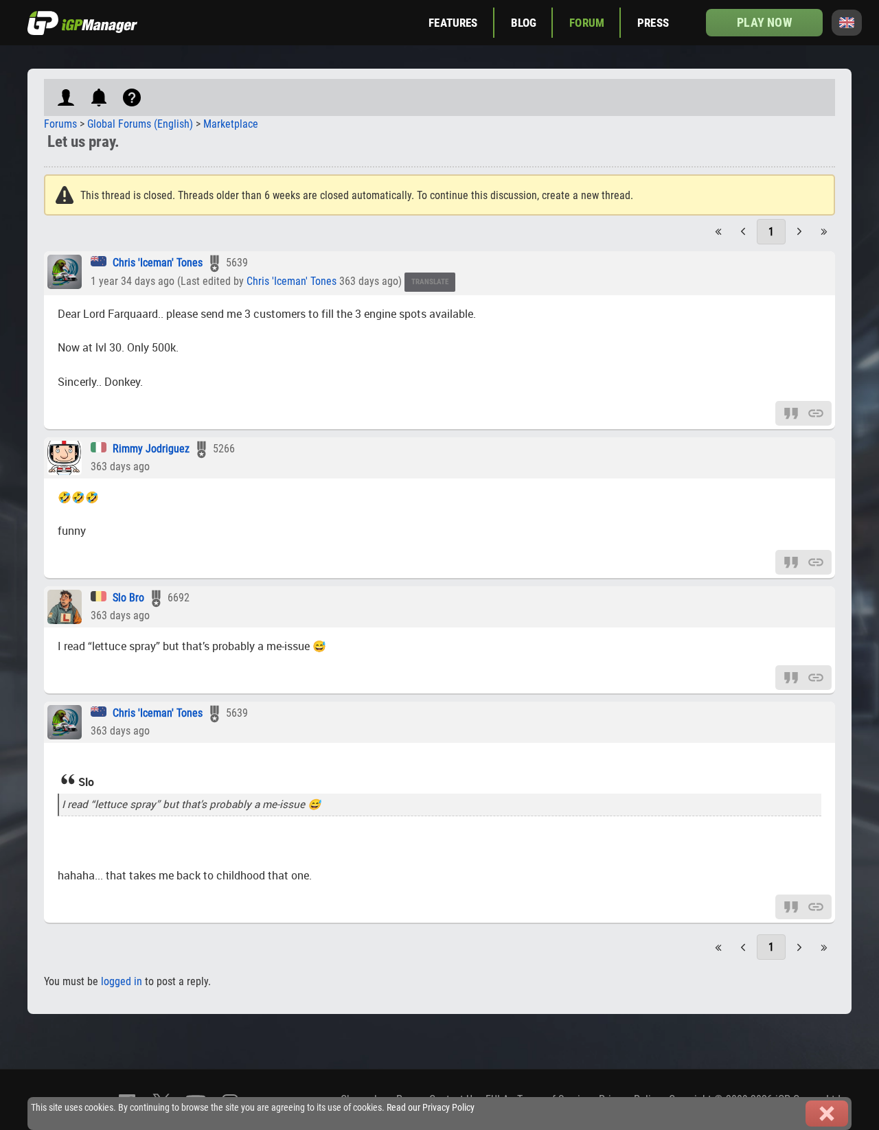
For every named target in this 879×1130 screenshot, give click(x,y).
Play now (764, 22)
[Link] (816, 412)
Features (453, 23)
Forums (60, 123)
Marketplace (230, 123)
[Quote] (791, 412)
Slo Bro (128, 597)
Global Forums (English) (140, 123)
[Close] (827, 1113)
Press (653, 23)
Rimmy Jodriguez (151, 448)
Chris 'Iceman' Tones (158, 262)
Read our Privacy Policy (431, 1108)
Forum (586, 23)
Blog (524, 23)
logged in (121, 981)
